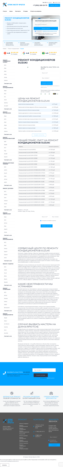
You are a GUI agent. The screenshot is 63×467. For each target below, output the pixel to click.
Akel (5, 71)
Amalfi (5, 153)
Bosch (5, 279)
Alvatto (6, 298)
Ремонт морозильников (8, 239)
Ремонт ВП (22, 433)
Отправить (54, 445)
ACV (5, 147)
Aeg (5, 150)
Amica (5, 248)
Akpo (5, 125)
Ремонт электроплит (7, 213)
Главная (4, 48)
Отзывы (25, 11)
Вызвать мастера (46, 83)
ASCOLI (6, 102)
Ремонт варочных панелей (8, 163)
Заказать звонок (54, 5)
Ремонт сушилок (8, 263)
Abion (5, 320)
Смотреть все (8, 83)
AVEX (5, 182)
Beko (5, 276)
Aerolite (6, 333)
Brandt (6, 282)
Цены (11, 11)
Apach (5, 229)
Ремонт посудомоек (7, 112)
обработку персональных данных (50, 31)
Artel (5, 99)
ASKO (5, 270)
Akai (5, 68)
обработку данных (44, 87)
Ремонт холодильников (8, 87)
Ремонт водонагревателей (9, 138)
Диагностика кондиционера (26, 104)
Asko (5, 176)
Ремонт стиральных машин (6, 61)
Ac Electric (6, 324)
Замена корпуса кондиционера (26, 125)
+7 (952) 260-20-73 (40, 5)
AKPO (5, 170)
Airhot (5, 223)
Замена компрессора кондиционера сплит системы (32, 119)
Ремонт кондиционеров (13, 48)
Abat (5, 90)
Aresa (5, 77)
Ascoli (5, 173)
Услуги (5, 11)
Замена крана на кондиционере (26, 128)
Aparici (5, 156)
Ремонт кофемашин (6, 289)
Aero (5, 330)
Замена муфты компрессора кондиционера (29, 131)
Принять (4, 465)
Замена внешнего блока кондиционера (28, 110)
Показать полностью (39, 135)
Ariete (5, 301)
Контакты (18, 11)
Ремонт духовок (8, 188)
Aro (5, 96)
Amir (5, 197)
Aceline (6, 327)
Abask (5, 144)
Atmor (5, 179)
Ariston (6, 80)
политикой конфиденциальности (10, 461)
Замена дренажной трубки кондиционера (29, 116)
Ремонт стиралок (23, 423)
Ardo (5, 74)
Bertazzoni (6, 307)
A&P (5, 141)
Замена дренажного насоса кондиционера (29, 113)
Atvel (5, 273)
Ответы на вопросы (35, 11)
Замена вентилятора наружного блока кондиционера (32, 107)
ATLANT (6, 105)
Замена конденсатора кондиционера (28, 122)
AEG (5, 65)
